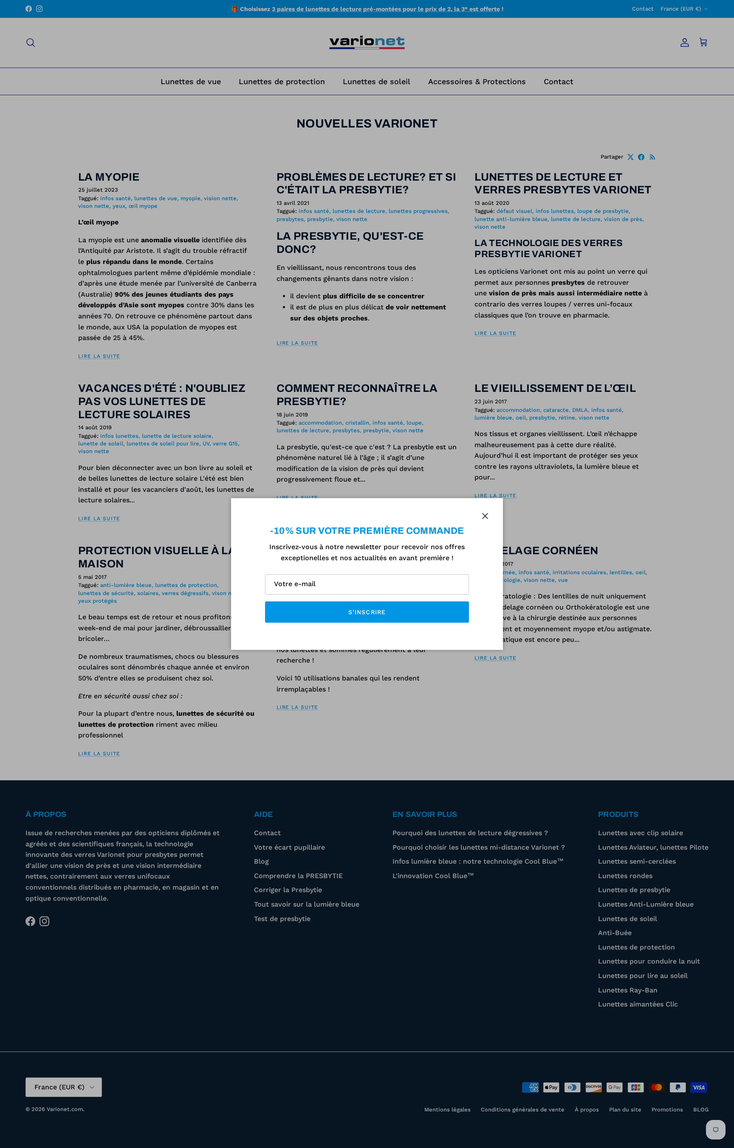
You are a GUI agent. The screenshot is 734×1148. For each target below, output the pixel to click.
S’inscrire (367, 612)
